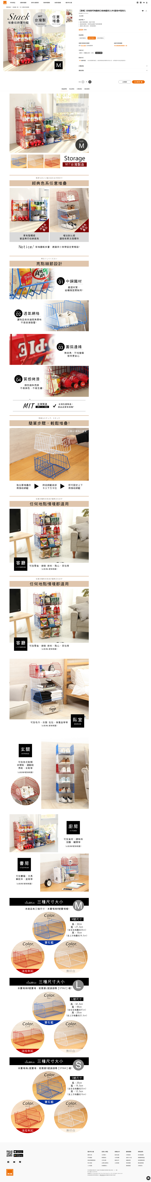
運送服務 (86, 89)
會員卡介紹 (129, 1157)
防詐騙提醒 (141, 1155)
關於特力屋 (69, 2)
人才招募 (90, 1165)
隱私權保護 (141, 1163)
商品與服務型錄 (91, 1160)
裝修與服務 (46, 2)
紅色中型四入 (100, 38)
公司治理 (104, 1160)
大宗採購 (117, 1157)
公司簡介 (104, 1155)
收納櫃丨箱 (15, 7)
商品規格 (71, 89)
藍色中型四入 (91, 38)
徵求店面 (117, 1155)
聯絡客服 (128, 1165)
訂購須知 (79, 89)
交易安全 (140, 1165)
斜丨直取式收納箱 (24, 7)
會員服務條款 (141, 1160)
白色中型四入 (83, 38)
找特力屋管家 (35, 2)
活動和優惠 (23, 2)
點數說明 (128, 1160)
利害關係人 (104, 1165)
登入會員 (83, 45)
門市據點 (90, 1157)
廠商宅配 (83, 60)
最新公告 (90, 1155)
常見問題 (128, 1163)
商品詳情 (64, 89)
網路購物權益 (141, 1157)
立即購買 (124, 82)
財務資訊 (104, 1157)
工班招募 (117, 1163)
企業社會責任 (105, 1163)
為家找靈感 (58, 2)
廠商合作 (117, 1160)
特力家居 (90, 1163)
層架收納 (8, 7)
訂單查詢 (128, 1155)
